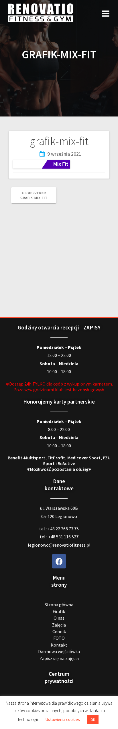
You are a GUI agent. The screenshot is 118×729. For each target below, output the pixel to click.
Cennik (59, 631)
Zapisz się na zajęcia (59, 658)
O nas (59, 618)
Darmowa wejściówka (59, 651)
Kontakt (59, 645)
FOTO (59, 638)
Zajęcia (59, 625)
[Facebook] (59, 561)
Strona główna (59, 604)
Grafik (59, 611)
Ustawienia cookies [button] (62, 719)
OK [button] (93, 719)
